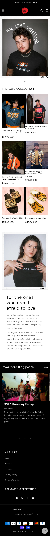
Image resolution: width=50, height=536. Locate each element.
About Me (9, 464)
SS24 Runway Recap (19, 404)
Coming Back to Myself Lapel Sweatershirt (12, 178)
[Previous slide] (19, 81)
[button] (3, 10)
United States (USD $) (24, 514)
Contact (8, 469)
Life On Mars (21, 531)
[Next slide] (30, 81)
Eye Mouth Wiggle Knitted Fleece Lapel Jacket (34, 173)
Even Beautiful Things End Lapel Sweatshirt (12, 132)
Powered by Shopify (31, 531)
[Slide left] (19, 438)
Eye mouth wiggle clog (35, 218)
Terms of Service (12, 480)
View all (45, 367)
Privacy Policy (11, 475)
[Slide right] (30, 438)
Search (8, 458)
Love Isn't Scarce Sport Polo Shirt (36, 127)
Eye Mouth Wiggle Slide (12, 218)
